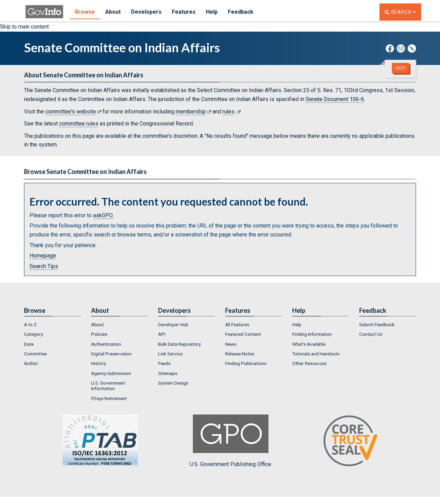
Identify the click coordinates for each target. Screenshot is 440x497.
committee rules (78, 123)
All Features (237, 324)
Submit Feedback (377, 324)
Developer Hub (173, 324)
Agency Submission (111, 373)
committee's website (70, 111)
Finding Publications (245, 363)
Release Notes (239, 353)
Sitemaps (167, 373)
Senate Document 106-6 (335, 99)
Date (29, 344)
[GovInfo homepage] (44, 8)
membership (191, 111)
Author (31, 363)
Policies (99, 334)
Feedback (240, 12)
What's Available (309, 344)
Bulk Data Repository (179, 344)
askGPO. (103, 215)
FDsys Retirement (109, 398)
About (113, 12)
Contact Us (370, 334)
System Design (173, 383)
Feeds (164, 363)
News (230, 344)
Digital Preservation (111, 353)
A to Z (30, 324)
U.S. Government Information (108, 385)
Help (212, 12)
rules (228, 111)
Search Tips (44, 266)
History (98, 363)
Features (184, 12)
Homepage (43, 255)
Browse (85, 12)
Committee (35, 353)
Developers (146, 12)
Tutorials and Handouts (316, 353)
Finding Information (312, 334)
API (161, 334)
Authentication (106, 344)
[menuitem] (52, 324)
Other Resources (309, 363)
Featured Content (243, 334)
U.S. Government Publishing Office (230, 464)
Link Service (170, 353)
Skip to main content (24, 26)
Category (33, 334)
